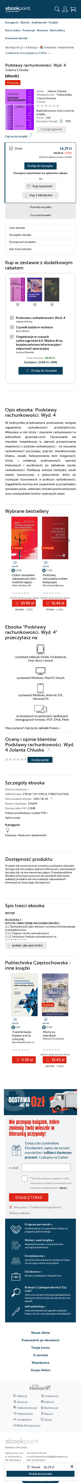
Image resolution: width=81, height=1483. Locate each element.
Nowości (42, 30)
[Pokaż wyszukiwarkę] (57, 9)
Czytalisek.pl (24, 1419)
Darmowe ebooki (16, 38)
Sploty (48, 1419)
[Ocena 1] (38, 106)
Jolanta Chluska (56, 91)
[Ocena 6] (58, 106)
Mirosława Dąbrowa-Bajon (56, 585)
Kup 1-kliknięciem (41, 195)
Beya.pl (48, 1413)
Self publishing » (35, 1306)
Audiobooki (39, 22)
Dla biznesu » (33, 1271)
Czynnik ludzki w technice (34, 327)
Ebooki (24, 22)
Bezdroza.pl (51, 1407)
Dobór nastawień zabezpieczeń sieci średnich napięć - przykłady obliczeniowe (24, 582)
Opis (17, 227)
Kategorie (11, 22)
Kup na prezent (42, 186)
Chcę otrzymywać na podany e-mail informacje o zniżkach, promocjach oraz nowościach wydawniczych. (51, 1182)
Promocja (12, 82)
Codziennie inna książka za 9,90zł (26, 53)
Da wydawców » (35, 1255)
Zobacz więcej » (20, 1213)
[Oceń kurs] (16, 759)
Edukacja (10, 835)
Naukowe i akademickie (32, 835)
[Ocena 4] (50, 106)
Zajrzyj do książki (16, 136)
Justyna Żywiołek (25, 352)
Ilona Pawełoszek (21, 1042)
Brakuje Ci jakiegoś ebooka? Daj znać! (45, 1289)
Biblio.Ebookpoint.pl (28, 1425)
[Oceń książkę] (56, 106)
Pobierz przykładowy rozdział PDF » (26, 813)
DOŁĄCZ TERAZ (28, 1197)
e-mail (13, 1167)
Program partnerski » (38, 1224)
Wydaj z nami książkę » (39, 1240)
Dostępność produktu (22, 241)
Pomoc (54, 728)
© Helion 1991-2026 (16, 1447)
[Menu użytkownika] (65, 9)
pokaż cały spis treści (27, 945)
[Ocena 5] (54, 106)
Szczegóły (20, 234)
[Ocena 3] (46, 106)
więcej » (63, 1187)
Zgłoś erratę (12, 817)
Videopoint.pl (25, 1413)
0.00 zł (27, 1060)
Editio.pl (49, 1401)
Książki (53, 22)
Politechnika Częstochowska (54, 96)
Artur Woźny (22, 331)
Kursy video (12, 30)
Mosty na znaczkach (49, 1033)
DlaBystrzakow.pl (27, 1407)
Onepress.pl (51, 1396)
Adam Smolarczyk (21, 585)
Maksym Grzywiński (53, 1038)
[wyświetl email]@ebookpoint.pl (50, 1456)
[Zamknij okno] (71, 1467)
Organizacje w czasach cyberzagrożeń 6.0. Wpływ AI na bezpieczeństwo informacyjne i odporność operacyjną (39, 342)
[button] (68, 540)
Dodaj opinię (40, 760)
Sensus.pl (22, 1401)
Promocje (28, 30)
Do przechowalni (40, 215)
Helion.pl (22, 1396)
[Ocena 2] (42, 106)
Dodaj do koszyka (40, 166)
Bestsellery (57, 30)
